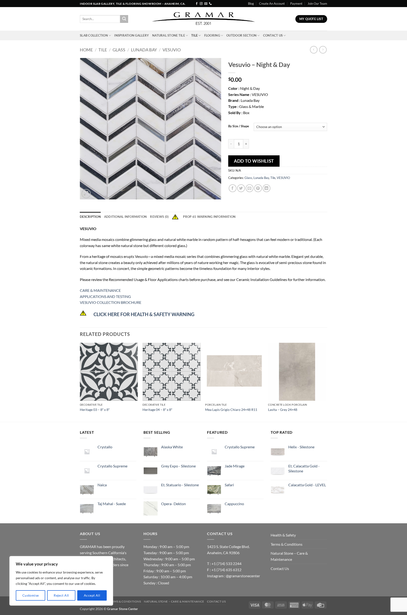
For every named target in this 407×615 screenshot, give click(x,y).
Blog (251, 3)
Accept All (92, 595)
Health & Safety (283, 535)
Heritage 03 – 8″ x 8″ (95, 410)
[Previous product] (322, 49)
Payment (296, 3)
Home (86, 49)
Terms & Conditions (286, 544)
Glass (119, 49)
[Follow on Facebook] (196, 3)
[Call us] (210, 3)
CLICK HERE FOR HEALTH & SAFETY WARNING (144, 314)
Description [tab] (90, 217)
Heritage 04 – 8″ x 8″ (157, 410)
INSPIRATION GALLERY (131, 35)
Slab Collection (94, 35)
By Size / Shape (238, 126)
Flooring (212, 35)
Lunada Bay (144, 49)
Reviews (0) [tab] (159, 217)
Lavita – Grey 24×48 (282, 410)
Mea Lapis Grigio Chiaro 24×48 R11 (231, 410)
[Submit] (124, 19)
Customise (30, 595)
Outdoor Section (241, 35)
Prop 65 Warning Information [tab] (209, 217)
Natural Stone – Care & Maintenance (289, 556)
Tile (194, 35)
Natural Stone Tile (168, 35)
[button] (86, 193)
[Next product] (313, 49)
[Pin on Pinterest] (258, 188)
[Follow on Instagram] (201, 3)
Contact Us (273, 35)
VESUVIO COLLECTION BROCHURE (110, 302)
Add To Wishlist (254, 161)
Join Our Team (317, 3)
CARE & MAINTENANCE (100, 290)
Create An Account (272, 3)
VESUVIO (172, 49)
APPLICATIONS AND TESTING (105, 296)
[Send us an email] (205, 3)
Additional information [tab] (125, 217)
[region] (61, 581)
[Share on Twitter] (241, 188)
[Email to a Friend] (249, 188)
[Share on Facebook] (232, 188)
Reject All (61, 595)
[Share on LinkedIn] (266, 188)
